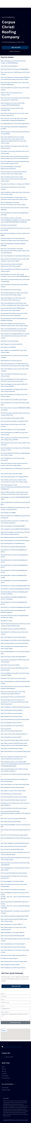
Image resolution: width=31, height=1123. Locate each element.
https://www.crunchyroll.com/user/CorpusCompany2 (14, 846)
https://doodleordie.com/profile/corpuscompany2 (13, 967)
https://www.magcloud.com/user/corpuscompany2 (13, 637)
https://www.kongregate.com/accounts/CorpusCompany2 (15, 540)
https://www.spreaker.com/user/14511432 (11, 722)
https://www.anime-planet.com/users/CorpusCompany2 (14, 643)
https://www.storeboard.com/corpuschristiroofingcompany (15, 256)
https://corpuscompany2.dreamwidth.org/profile (12, 935)
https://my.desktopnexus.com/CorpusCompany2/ (13, 944)
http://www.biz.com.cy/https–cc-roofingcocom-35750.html (15, 184)
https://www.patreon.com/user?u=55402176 (11, 924)
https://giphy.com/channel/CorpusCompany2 (12, 748)
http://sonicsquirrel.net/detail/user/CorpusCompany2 (14, 873)
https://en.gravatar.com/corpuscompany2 (11, 737)
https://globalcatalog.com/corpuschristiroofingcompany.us (15, 123)
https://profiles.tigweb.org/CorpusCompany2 (12, 710)
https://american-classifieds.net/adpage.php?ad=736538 (14, 916)
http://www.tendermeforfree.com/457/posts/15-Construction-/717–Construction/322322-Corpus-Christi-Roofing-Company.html (15, 702)
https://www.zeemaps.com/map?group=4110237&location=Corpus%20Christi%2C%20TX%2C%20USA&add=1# (15, 487)
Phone (2, 999)
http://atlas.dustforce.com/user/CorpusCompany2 (13, 947)
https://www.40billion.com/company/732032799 (12, 932)
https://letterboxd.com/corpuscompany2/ (11, 289)
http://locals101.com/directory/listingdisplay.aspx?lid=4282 (15, 589)
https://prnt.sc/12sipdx (6, 620)
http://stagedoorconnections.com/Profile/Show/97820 (14, 537)
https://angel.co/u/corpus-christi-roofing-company (13, 790)
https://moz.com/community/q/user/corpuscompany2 (14, 835)
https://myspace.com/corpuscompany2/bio (11, 344)
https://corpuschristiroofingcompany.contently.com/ (13, 800)
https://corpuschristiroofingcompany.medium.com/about (15, 740)
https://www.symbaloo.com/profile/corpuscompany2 (14, 808)
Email (2, 1005)
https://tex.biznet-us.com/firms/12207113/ (11, 360)
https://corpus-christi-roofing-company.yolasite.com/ (14, 955)
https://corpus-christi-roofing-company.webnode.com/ (14, 734)
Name (2, 993)
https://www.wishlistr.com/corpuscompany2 (11, 713)
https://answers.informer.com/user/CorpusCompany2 (14, 961)
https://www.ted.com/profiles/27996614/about (12, 849)
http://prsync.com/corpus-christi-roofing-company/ (13, 678)
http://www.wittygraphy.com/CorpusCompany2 (12, 881)
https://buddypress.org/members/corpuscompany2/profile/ (15, 640)
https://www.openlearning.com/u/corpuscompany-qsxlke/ (15, 719)
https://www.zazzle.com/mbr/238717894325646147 (13, 656)
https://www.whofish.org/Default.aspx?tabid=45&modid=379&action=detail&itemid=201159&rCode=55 (15, 813)
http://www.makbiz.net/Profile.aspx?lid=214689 (12, 418)
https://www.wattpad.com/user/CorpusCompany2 (13, 429)
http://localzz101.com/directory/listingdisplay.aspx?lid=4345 (15, 607)
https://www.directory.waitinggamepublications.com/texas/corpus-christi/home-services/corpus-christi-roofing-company (15, 336)
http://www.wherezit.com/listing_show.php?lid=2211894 (14, 421)
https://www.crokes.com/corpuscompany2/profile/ (13, 818)
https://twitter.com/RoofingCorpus (9, 66)
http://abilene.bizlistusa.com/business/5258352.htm (13, 629)
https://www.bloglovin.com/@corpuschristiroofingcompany (15, 707)
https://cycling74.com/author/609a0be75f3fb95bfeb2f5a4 (15, 529)
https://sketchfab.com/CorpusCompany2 (11, 821)
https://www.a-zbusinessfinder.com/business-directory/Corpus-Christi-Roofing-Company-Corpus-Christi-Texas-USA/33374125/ (15, 250)
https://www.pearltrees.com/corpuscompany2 (12, 725)
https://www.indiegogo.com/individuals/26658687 (13, 526)
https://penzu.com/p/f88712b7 (8, 347)
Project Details (4, 1012)
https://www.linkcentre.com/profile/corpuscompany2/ (14, 399)
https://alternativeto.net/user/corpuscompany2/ (12, 787)
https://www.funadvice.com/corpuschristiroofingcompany (15, 784)
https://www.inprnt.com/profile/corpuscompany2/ (13, 889)
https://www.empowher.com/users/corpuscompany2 (14, 797)
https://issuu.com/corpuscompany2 (10, 341)
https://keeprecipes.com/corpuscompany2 (11, 793)
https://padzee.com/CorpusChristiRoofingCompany (13, 546)
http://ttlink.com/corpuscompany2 (9, 958)
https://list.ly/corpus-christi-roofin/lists (10, 665)
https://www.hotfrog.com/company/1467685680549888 (14, 69)
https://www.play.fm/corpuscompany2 (10, 964)
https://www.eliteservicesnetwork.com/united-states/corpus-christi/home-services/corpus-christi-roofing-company (14, 179)
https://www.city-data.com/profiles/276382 (11, 473)
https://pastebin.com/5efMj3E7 (8, 512)
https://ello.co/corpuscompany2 (9, 225)
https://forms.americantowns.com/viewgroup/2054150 (14, 476)
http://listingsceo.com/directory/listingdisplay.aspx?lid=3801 (15, 585)
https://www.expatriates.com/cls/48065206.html (12, 543)
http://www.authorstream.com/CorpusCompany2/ (13, 697)
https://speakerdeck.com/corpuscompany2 (11, 716)
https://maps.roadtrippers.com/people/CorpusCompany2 (15, 843)
